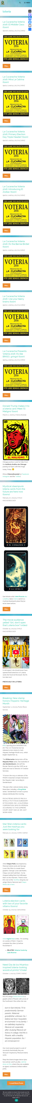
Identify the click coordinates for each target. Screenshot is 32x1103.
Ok (16, 1100)
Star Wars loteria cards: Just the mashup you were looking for (15, 827)
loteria (16, 599)
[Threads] (30, 11)
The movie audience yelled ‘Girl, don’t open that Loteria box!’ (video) (15, 622)
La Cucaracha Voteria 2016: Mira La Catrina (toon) (14, 79)
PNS (4, 745)
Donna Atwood (18, 996)
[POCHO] (2, 2)
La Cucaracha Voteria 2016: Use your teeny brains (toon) (14, 299)
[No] (30, 1096)
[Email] (30, 25)
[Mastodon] (30, 15)
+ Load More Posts (16, 1083)
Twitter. (17, 476)
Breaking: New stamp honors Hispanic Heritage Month (16, 701)
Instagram (6, 476)
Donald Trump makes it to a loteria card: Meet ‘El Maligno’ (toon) (16, 409)
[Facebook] (30, 18)
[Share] (30, 29)
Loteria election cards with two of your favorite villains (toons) (15, 903)
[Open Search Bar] (20, 2)
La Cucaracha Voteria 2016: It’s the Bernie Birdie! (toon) (16, 244)
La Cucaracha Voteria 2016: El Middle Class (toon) (14, 24)
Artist (9, 939)
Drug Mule (22, 789)
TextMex (16, 880)
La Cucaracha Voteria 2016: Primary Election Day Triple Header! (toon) (15, 134)
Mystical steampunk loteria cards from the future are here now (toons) (14, 490)
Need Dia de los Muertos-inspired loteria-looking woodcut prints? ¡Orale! (16, 967)
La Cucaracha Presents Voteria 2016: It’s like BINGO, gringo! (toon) (15, 354)
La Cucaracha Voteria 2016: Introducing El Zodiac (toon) (14, 189)
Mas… (7, 66)
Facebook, (25, 474)
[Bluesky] (30, 22)
